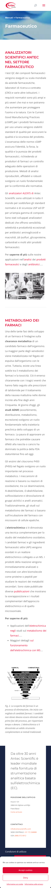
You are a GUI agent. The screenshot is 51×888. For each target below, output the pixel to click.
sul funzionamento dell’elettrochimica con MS (25, 645)
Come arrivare (16, 812)
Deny (25, 877)
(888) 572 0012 (20, 835)
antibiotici (34, 264)
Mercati (9, 17)
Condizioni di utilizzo (15, 851)
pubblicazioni (21, 591)
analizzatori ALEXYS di (21, 193)
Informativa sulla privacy (34, 884)
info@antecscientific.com (21, 829)
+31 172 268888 (30, 832)
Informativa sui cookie (15, 884)
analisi (28, 259)
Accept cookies (25, 870)
